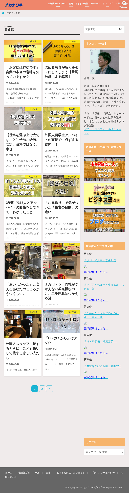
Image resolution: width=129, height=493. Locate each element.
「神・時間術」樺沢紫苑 (100, 341)
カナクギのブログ (92, 487)
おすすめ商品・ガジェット (88, 4)
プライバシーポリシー (103, 472)
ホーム (8, 472)
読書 (71, 4)
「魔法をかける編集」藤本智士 (102, 366)
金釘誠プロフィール (57, 4)
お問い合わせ (122, 4)
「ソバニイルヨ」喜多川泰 (100, 260)
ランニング (108, 4)
